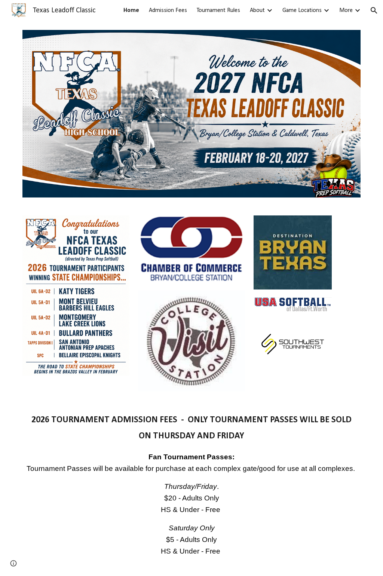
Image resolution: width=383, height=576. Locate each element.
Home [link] (131, 10)
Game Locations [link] (302, 10)
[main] (191, 488)
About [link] (257, 10)
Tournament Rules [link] (218, 10)
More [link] (346, 10)
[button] (374, 10)
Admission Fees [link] (168, 10)
